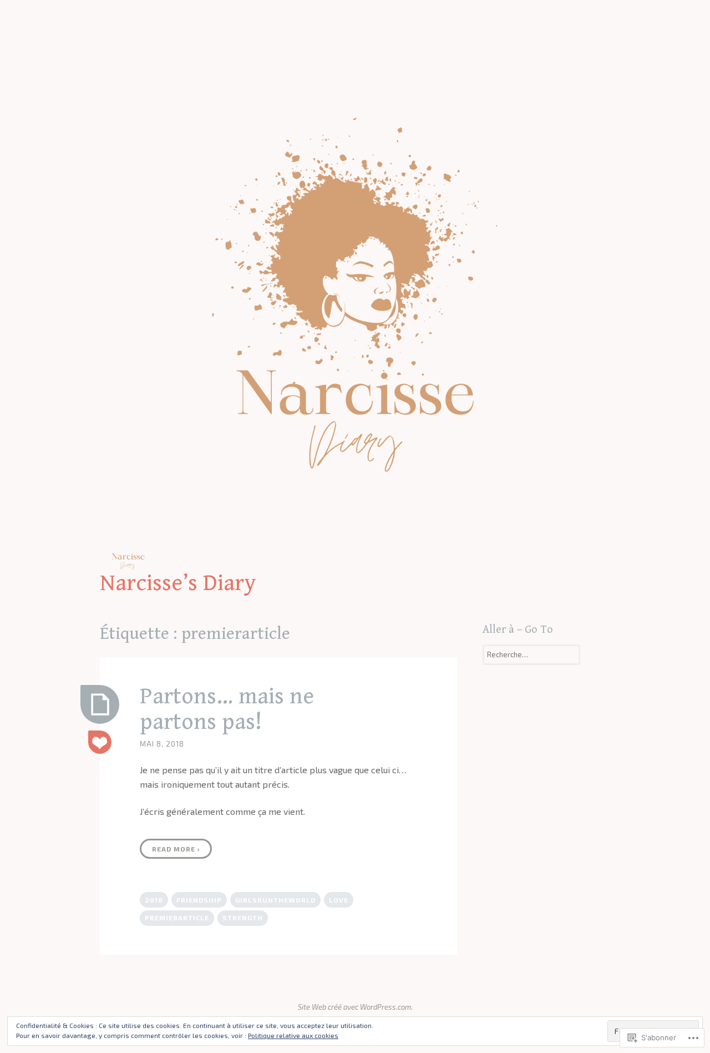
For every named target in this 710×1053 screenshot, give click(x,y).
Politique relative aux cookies (293, 1035)
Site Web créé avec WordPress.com (354, 1006)
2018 (154, 900)
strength (242, 917)
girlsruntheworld (275, 900)
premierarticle (177, 917)
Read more (176, 849)
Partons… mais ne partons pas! (227, 709)
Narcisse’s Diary (178, 583)
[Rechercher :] (531, 654)
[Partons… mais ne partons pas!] (99, 704)
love (338, 900)
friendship (199, 900)
